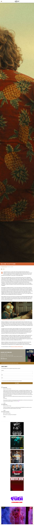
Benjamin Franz (4, 266)
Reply (4, 403)
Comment (2, 370)
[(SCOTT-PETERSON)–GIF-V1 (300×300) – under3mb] (17, 464)
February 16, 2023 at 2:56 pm (7, 388)
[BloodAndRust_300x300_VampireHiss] (17, 436)
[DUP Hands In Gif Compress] (17, 450)
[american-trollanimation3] (17, 491)
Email (2, 377)
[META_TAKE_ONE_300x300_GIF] (17, 422)
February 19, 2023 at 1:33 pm (7, 405)
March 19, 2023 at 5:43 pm (6, 413)
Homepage (3, 507)
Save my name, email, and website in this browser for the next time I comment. (12, 380)
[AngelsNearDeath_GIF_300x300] (17, 477)
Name (2, 374)
